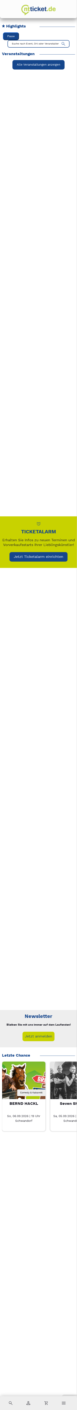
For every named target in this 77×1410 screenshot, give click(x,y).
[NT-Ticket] (38, 10)
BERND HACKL (23, 1103)
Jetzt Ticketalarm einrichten (38, 556)
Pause (11, 36)
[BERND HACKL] (23, 1083)
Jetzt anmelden (38, 1036)
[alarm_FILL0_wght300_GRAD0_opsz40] (38, 523)
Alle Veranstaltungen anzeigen (38, 65)
